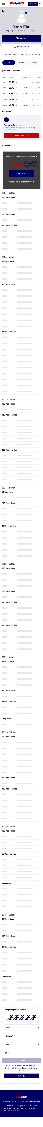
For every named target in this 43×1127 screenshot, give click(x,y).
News (36, 54)
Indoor (21, 62)
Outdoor (34, 62)
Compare (21, 1060)
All (9, 62)
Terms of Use (32, 1106)
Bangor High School (12, 31)
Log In (31, 182)
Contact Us (9, 1106)
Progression (13, 54)
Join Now (21, 1076)
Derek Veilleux (34, 1101)
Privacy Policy (20, 1106)
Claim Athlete (21, 38)
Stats (4, 54)
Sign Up (33, 4)
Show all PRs (6, 111)
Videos (25, 54)
